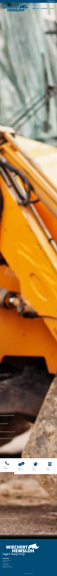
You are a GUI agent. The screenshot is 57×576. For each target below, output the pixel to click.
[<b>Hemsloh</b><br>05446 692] (52, 1)
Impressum (26, 573)
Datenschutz (31, 573)
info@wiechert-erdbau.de (7, 566)
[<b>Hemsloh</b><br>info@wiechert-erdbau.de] (48, 1)
